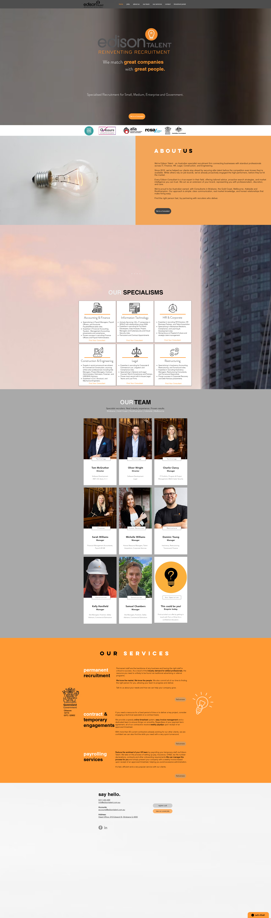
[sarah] (134, 273)
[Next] (182, 259)
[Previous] (89, 259)
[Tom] (137, 273)
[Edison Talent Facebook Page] (100, 828)
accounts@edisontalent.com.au (111, 809)
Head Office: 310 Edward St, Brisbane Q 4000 (118, 817)
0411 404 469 (104, 800)
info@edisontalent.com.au (109, 802)
